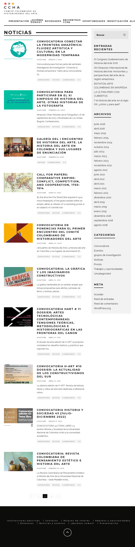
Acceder (98, 294)
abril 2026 (99, 128)
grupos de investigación (107, 255)
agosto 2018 (101, 225)
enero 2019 (100, 211)
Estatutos (27, 523)
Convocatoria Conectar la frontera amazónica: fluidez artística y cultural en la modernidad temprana (59, 48)
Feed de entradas (104, 299)
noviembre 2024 (103, 142)
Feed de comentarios (106, 303)
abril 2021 (99, 183)
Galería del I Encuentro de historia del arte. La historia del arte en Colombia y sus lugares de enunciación (60, 145)
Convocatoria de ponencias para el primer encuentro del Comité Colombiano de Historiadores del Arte (61, 231)
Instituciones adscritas (23, 521)
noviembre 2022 (103, 165)
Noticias (56, 79)
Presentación (19, 21)
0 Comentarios (68, 79)
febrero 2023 (101, 160)
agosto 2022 (100, 170)
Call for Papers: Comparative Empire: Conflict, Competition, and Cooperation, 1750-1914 (58, 181)
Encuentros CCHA (72, 21)
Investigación (117, 21)
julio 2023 (99, 151)
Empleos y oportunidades (113, 521)
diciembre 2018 (102, 216)
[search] (124, 35)
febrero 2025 (101, 137)
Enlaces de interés (77, 521)
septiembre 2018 (103, 220)
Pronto (98, 264)
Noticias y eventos (52, 523)
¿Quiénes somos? (37, 21)
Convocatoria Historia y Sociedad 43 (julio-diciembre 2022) (60, 413)
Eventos (98, 250)
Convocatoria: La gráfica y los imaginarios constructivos (61, 272)
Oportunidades (93, 21)
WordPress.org (102, 308)
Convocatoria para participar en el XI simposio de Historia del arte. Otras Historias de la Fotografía (60, 98)
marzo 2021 (100, 188)
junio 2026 (99, 124)
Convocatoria (44, 79)
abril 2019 (99, 202)
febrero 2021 (101, 193)
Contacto (51, 521)
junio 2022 (99, 174)
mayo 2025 (100, 133)
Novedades (53, 21)
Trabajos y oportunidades (108, 269)
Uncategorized (102, 273)
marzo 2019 (100, 206)
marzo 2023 (100, 156)
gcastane (41, 60)
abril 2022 (99, 179)
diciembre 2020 (102, 197)
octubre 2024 (101, 147)
